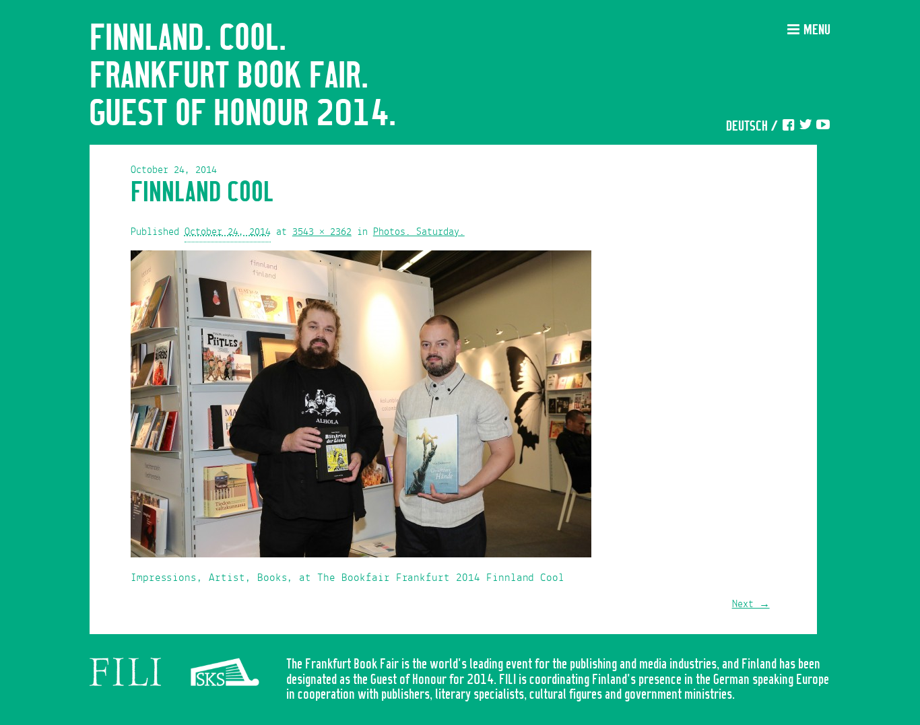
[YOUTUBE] (823, 127)
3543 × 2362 (322, 232)
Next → (751, 604)
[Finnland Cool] (361, 407)
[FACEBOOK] (788, 127)
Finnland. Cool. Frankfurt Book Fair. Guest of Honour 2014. (243, 76)
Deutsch (747, 127)
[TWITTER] (805, 127)
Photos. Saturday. (419, 232)
